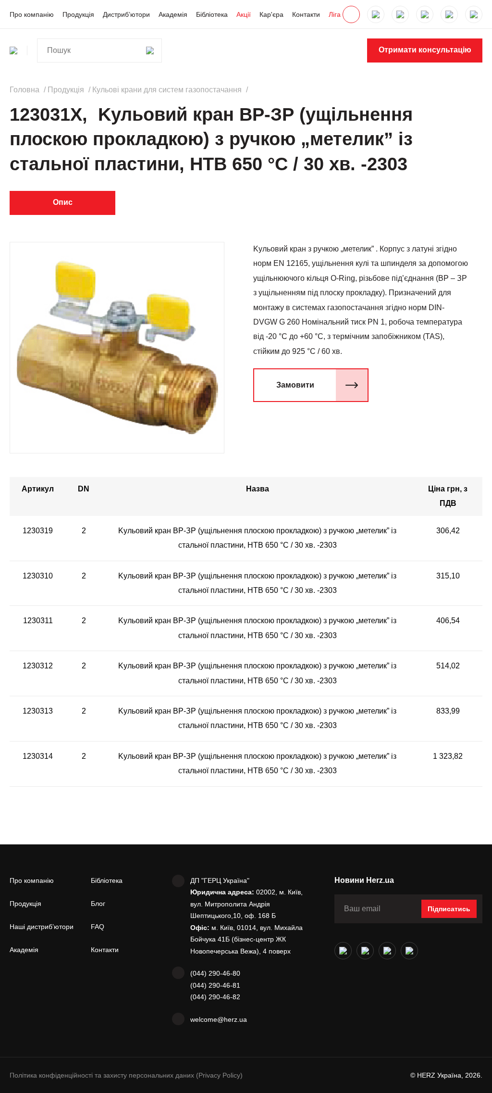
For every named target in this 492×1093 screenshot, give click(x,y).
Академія (173, 14)
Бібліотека (212, 14)
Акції (243, 14)
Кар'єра (271, 14)
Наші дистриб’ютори (42, 926)
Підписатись (449, 909)
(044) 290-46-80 (215, 973)
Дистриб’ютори (126, 14)
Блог (98, 903)
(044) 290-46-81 (215, 985)
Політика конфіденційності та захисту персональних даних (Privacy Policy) (126, 1075)
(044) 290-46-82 (215, 997)
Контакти (306, 14)
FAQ (97, 926)
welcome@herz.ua (218, 1019)
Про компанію (32, 14)
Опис (63, 202)
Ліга (335, 14)
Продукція (78, 14)
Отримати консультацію (425, 50)
